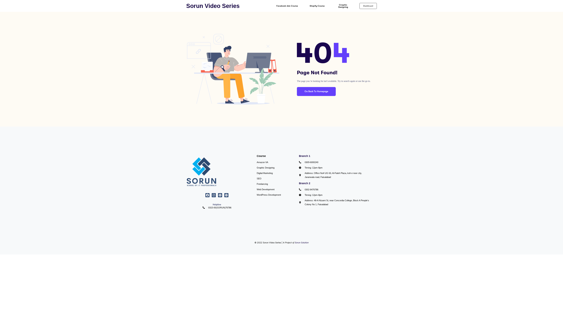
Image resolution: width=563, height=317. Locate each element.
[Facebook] (207, 195)
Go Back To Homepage (316, 91)
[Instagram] (214, 195)
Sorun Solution (302, 242)
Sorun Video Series (213, 6)
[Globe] (220, 195)
